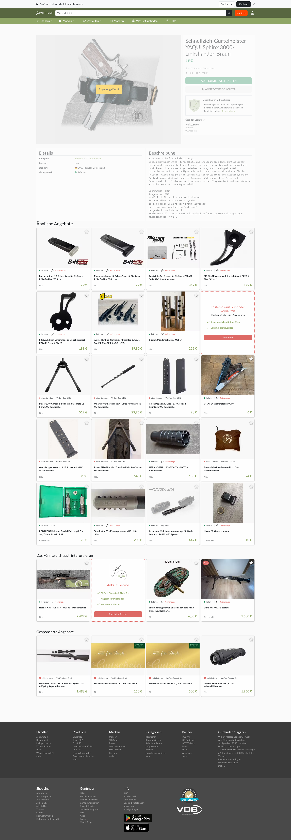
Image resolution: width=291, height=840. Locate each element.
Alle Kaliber (41, 806)
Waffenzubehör (93, 158)
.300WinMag (188, 743)
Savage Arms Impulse (83, 756)
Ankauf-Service (87, 806)
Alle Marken (42, 793)
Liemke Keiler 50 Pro (83, 746)
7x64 (184, 746)
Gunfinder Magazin (89, 809)
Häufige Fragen (131, 809)
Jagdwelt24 (42, 736)
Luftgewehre (152, 746)
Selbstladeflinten (154, 743)
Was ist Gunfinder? (147, 20)
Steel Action (115, 749)
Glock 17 (77, 743)
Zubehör (79, 158)
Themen (40, 809)
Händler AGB (130, 796)
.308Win (186, 736)
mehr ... (39, 756)
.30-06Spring (188, 740)
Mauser (113, 736)
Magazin (119, 20)
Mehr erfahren (228, 111)
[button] (251, 13)
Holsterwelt (192, 124)
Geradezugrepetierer (156, 753)
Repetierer (151, 736)
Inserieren (241, 13)
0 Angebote (191, 130)
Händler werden (87, 796)
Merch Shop (85, 822)
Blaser (112, 743)
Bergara (113, 753)
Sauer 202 (78, 740)
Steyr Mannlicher (117, 746)
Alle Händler (42, 802)
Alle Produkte (43, 799)
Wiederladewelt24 (45, 753)
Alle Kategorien (43, 796)
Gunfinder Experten (89, 802)
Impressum (129, 806)
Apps (82, 815)
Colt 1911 (78, 749)
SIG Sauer (114, 740)
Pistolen (149, 749)
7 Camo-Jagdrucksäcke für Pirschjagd (236, 749)
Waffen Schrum (43, 746)
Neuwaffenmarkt (44, 815)
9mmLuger (187, 753)
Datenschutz (130, 799)
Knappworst (42, 740)
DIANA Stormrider (82, 753)
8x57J (185, 749)
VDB (38, 749)
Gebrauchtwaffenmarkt (47, 819)
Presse (83, 819)
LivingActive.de (43, 743)
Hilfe (173, 20)
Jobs (82, 812)
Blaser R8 (77, 736)
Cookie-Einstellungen (134, 802)
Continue (243, 4)
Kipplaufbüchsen (153, 740)
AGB (126, 793)
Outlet (39, 812)
